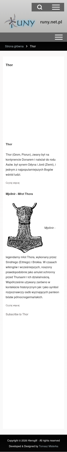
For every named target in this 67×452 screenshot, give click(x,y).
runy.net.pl (51, 21)
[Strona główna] (20, 22)
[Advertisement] (33, 103)
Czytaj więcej (12, 182)
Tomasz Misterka (48, 446)
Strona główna (14, 46)
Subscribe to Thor (17, 314)
